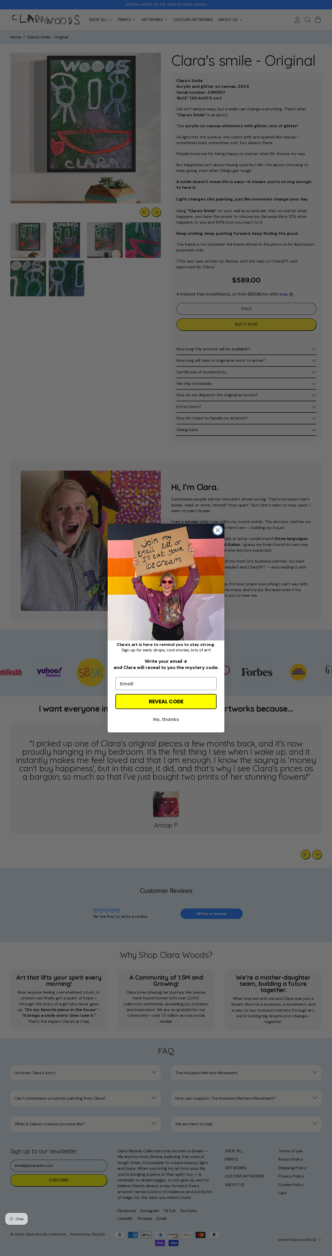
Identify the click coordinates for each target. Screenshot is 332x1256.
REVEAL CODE (166, 701)
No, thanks (166, 719)
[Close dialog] (217, 530)
